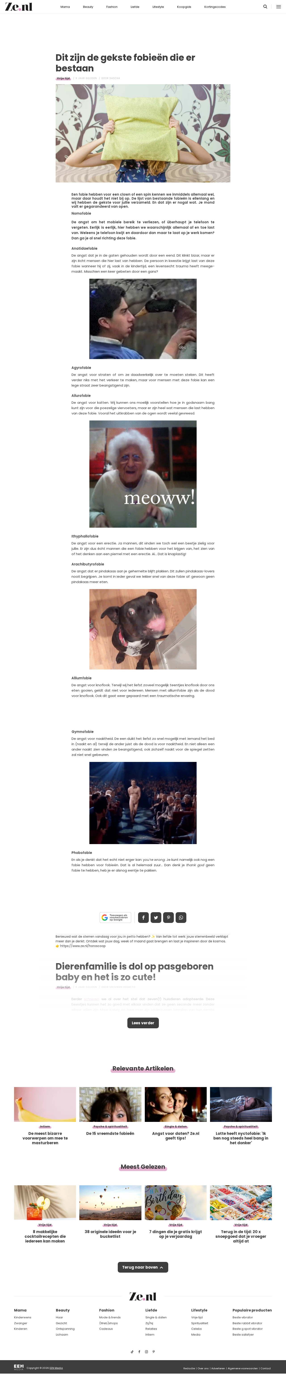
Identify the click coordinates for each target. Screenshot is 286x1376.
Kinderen (20, 1329)
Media (195, 1334)
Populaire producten (252, 1310)
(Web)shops (108, 1323)
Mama (65, 7)
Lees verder (143, 1023)
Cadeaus (106, 1329)
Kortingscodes (215, 7)
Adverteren (218, 1368)
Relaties (151, 1329)
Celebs (196, 1329)
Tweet (156, 917)
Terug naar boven (140, 1267)
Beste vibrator (243, 1317)
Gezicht (61, 1323)
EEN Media (56, 1368)
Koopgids (184, 7)
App (181, 917)
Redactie (189, 1368)
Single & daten (156, 1317)
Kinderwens (22, 1317)
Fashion (112, 7)
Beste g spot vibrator (248, 1329)
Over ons (203, 1368)
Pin (168, 917)
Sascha (114, 78)
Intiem (149, 1334)
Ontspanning (65, 1329)
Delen (143, 917)
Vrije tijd (63, 78)
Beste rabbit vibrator (247, 1323)
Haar (59, 1317)
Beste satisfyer (243, 1334)
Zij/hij (149, 1323)
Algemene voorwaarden (243, 1368)
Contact (266, 1368)
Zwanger (20, 1323)
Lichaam (62, 1334)
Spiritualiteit (199, 1323)
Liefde (135, 7)
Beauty (88, 7)
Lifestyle (158, 7)
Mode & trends (110, 1317)
